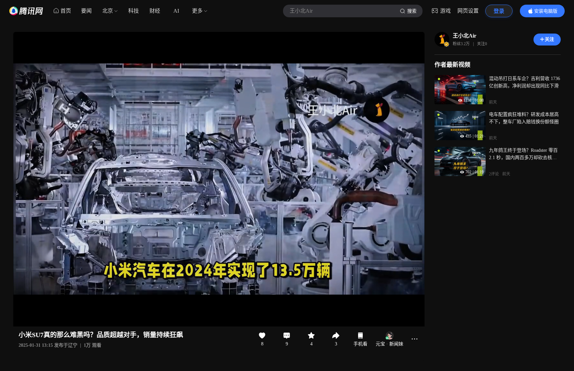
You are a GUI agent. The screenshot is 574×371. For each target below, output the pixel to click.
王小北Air (464, 36)
